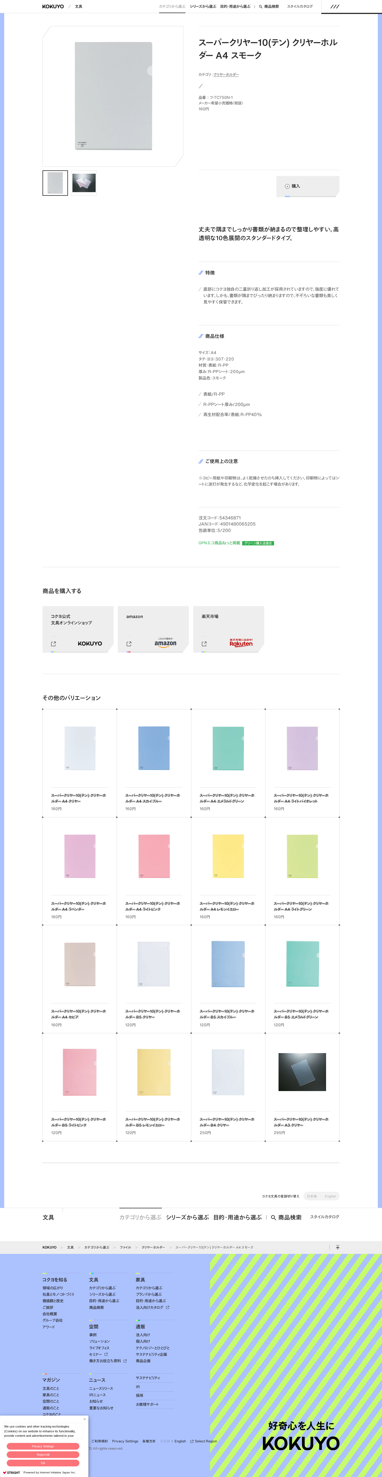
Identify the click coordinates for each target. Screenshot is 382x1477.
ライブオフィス (99, 1348)
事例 (92, 1335)
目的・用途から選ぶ (235, 6)
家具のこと (51, 1395)
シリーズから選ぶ (203, 6)
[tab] (55, 183)
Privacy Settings (43, 1446)
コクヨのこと (52, 1414)
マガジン (51, 1379)
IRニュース (97, 1395)
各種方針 (149, 1441)
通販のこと (51, 1408)
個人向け (143, 1341)
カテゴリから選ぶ (172, 6)
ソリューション (99, 1341)
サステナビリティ (148, 1378)
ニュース (97, 1379)
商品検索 (271, 6)
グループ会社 (53, 1320)
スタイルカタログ (300, 6)
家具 (140, 1279)
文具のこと (51, 1388)
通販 (140, 1326)
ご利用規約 (99, 1441)
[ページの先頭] (337, 1247)
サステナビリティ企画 (151, 1354)
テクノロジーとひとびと (152, 1348)
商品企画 (143, 1361)
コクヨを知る (54, 1279)
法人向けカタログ (150, 1307)
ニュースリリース (101, 1388)
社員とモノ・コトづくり (58, 1294)
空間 (93, 1326)
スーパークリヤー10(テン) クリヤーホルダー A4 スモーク (214, 1247)
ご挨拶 (48, 1307)
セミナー (96, 1354)
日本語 (312, 1196)
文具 (78, 6)
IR (138, 1387)
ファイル (125, 1247)
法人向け (143, 1335)
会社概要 (50, 1314)
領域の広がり (53, 1288)
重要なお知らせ (101, 1408)
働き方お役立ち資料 (105, 1361)
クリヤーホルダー (226, 74)
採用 (139, 1395)
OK (43, 1463)
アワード (49, 1327)
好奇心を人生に (301, 1426)
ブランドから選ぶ (149, 1294)
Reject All (43, 1454)
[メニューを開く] (335, 6)
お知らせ (96, 1401)
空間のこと (51, 1401)
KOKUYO (49, 1247)
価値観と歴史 (53, 1301)
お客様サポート (147, 1404)
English (330, 1196)
